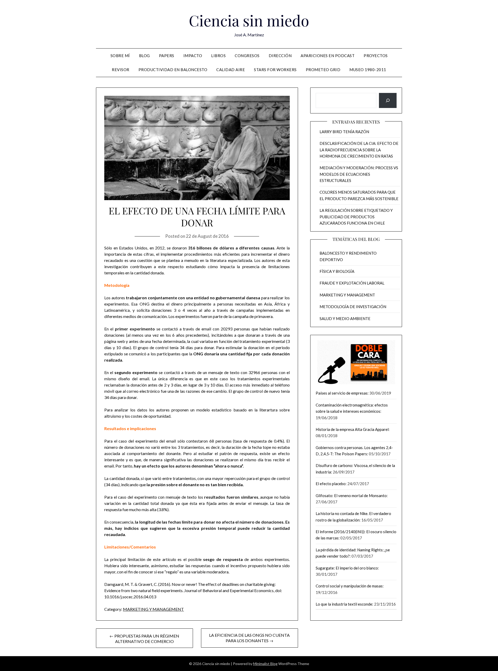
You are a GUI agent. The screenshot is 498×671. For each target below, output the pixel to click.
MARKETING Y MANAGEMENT (153, 609)
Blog (144, 55)
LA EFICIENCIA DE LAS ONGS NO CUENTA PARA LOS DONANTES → (249, 638)
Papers (166, 55)
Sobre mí (120, 55)
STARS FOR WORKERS (275, 69)
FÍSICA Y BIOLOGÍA (337, 271)
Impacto (192, 55)
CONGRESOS (247, 55)
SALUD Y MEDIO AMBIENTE (345, 318)
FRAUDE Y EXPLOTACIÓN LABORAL (352, 283)
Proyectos (376, 55)
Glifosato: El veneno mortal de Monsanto (351, 495)
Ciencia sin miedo (249, 20)
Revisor (120, 69)
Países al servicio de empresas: (342, 393)
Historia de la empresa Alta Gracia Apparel (352, 429)
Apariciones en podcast (328, 55)
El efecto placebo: (331, 483)
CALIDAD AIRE (230, 69)
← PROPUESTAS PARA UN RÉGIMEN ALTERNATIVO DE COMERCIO (144, 638)
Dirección (280, 55)
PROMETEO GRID (323, 69)
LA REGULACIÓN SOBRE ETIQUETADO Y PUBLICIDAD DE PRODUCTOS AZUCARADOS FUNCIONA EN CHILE (356, 216)
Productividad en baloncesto (173, 69)
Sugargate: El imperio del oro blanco (347, 568)
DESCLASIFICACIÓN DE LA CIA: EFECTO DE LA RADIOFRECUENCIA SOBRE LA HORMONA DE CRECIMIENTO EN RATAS (359, 149)
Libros (218, 55)
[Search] (388, 100)
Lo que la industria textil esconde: (344, 604)
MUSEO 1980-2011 (367, 69)
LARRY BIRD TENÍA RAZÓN (344, 131)
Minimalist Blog (265, 663)
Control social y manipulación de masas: (350, 586)
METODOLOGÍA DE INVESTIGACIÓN (353, 306)
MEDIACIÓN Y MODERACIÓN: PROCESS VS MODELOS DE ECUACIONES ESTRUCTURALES (359, 174)
